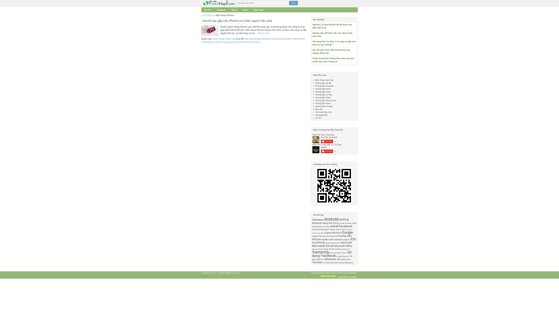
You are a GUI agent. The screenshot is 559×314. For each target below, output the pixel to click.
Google (347, 232)
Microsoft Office (343, 246)
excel (334, 226)
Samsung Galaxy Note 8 (338, 253)
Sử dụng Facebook (332, 254)
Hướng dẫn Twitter (323, 98)
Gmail (234, 10)
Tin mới (207, 10)
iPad (293, 39)
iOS (287, 39)
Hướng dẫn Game (323, 89)
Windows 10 (332, 259)
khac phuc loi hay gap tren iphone (226, 42)
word (343, 259)
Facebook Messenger (320, 230)
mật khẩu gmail (339, 249)
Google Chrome (318, 236)
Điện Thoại (258, 10)
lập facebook (335, 243)
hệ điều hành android (331, 239)
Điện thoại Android (332, 263)
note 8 (348, 249)
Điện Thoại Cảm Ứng (224, 39)
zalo (324, 263)
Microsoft (346, 242)
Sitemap (352, 273)
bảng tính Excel (331, 223)
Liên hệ (334, 273)
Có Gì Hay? (207, 15)
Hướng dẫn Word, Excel (325, 100)
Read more (264, 33)
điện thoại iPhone (275, 39)
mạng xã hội (328, 249)
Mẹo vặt (318, 109)
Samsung (320, 252)
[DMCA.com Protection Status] (328, 277)
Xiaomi (348, 259)
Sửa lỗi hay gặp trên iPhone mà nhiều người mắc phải (237, 20)
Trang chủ (315, 273)
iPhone (300, 39)
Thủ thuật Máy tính (323, 112)
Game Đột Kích (332, 232)
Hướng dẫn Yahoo (323, 103)
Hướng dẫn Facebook (324, 86)
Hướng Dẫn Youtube (324, 106)
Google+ (204, 276)
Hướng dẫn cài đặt (323, 83)
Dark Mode (326, 227)
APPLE (344, 219)
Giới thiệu (325, 273)
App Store (250, 39)
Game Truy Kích (318, 233)
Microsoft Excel (323, 246)
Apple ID (260, 39)
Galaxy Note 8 (335, 230)
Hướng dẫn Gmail (322, 92)
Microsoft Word (317, 249)
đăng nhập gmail (346, 263)
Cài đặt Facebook (345, 223)
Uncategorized (321, 115)
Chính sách (343, 273)
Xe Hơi (318, 118)
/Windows (317, 219)
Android (331, 219)
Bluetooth (317, 223)
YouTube (317, 262)
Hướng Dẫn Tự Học (323, 95)
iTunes (204, 42)
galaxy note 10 (347, 229)
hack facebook (331, 236)
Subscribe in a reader (347, 277)
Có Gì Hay (220, 3)
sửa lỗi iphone (252, 42)
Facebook (221, 10)
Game (245, 10)
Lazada (328, 243)
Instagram (346, 240)
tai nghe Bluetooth (342, 256)
